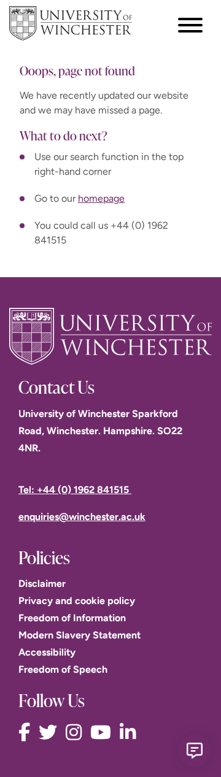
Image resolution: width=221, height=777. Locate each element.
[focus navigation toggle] (190, 25)
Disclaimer (42, 583)
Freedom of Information (72, 618)
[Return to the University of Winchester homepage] (110, 336)
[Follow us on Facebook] (27, 732)
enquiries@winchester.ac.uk (81, 516)
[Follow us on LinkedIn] (131, 732)
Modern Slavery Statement (79, 635)
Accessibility (47, 652)
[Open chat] (194, 750)
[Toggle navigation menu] (190, 25)
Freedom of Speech (62, 669)
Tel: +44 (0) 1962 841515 (74, 490)
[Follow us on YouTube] (103, 732)
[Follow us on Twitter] (51, 732)
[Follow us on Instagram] (77, 732)
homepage (101, 198)
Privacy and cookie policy (76, 601)
